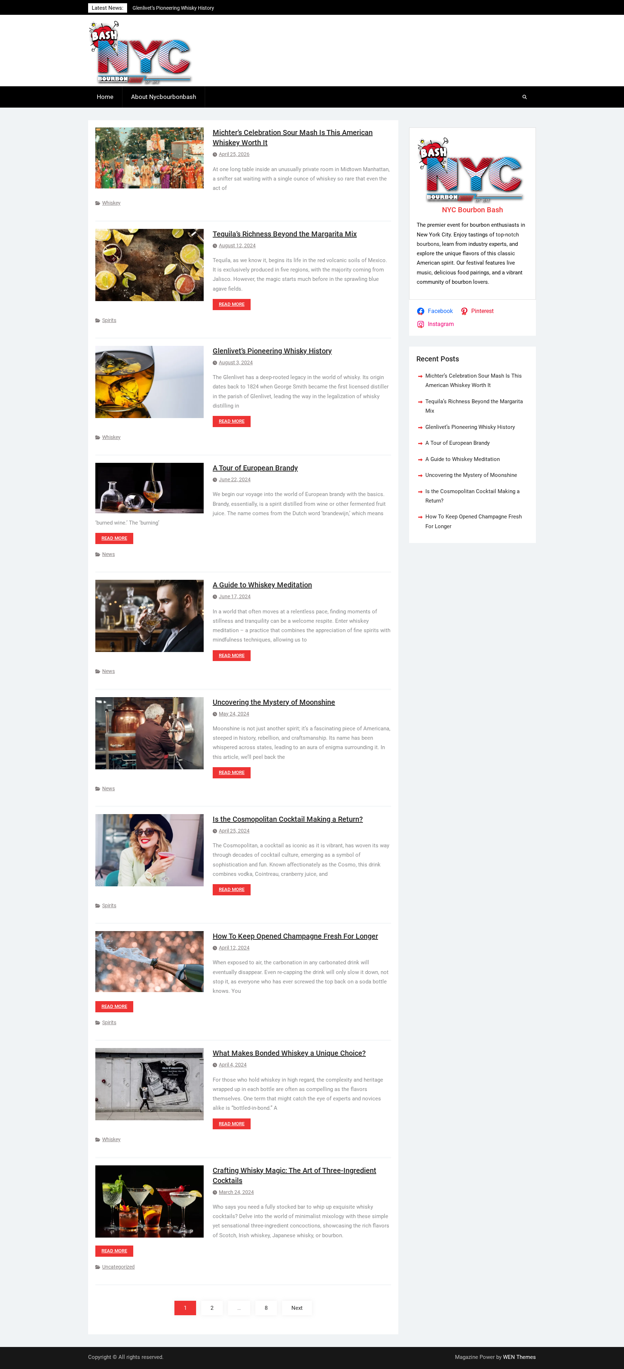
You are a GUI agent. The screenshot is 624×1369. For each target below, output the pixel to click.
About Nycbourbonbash (163, 96)
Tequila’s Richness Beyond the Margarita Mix (285, 234)
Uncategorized (118, 1267)
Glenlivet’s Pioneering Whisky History (272, 351)
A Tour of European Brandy (255, 468)
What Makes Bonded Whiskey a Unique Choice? (289, 1053)
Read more (231, 304)
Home (105, 96)
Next (297, 1308)
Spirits (109, 320)
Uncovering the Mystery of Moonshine (274, 702)
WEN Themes (519, 1357)
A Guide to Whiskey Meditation (262, 585)
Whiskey (111, 203)
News (108, 554)
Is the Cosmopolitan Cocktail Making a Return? (288, 819)
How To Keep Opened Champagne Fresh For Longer (295, 936)
